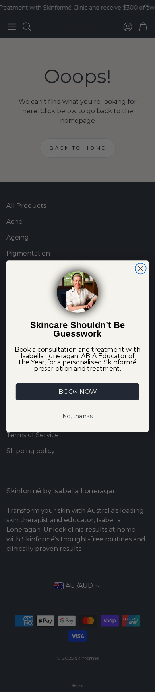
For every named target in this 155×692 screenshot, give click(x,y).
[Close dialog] (140, 268)
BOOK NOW (77, 391)
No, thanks (77, 416)
